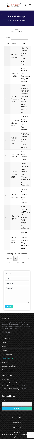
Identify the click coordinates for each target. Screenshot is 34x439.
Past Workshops (7, 358)
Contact (4, 350)
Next (23, 263)
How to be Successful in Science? (12, 383)
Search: (8, 37)
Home (10, 21)
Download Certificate (9, 366)
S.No (7, 43)
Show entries (17, 31)
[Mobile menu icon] (30, 5)
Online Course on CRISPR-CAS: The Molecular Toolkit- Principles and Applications (25, 217)
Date (14, 43)
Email (3, 400)
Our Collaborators (8, 354)
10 (18, 263)
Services (4, 362)
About (4, 346)
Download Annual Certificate (11, 370)
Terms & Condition (17, 418)
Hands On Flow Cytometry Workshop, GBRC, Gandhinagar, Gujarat (25, 240)
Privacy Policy (17, 422)
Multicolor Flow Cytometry (10, 389)
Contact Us (17, 432)
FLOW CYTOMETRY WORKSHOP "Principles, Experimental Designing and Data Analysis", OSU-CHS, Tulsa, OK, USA (25, 99)
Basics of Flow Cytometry (10, 380)
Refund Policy (17, 427)
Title (23, 43)
